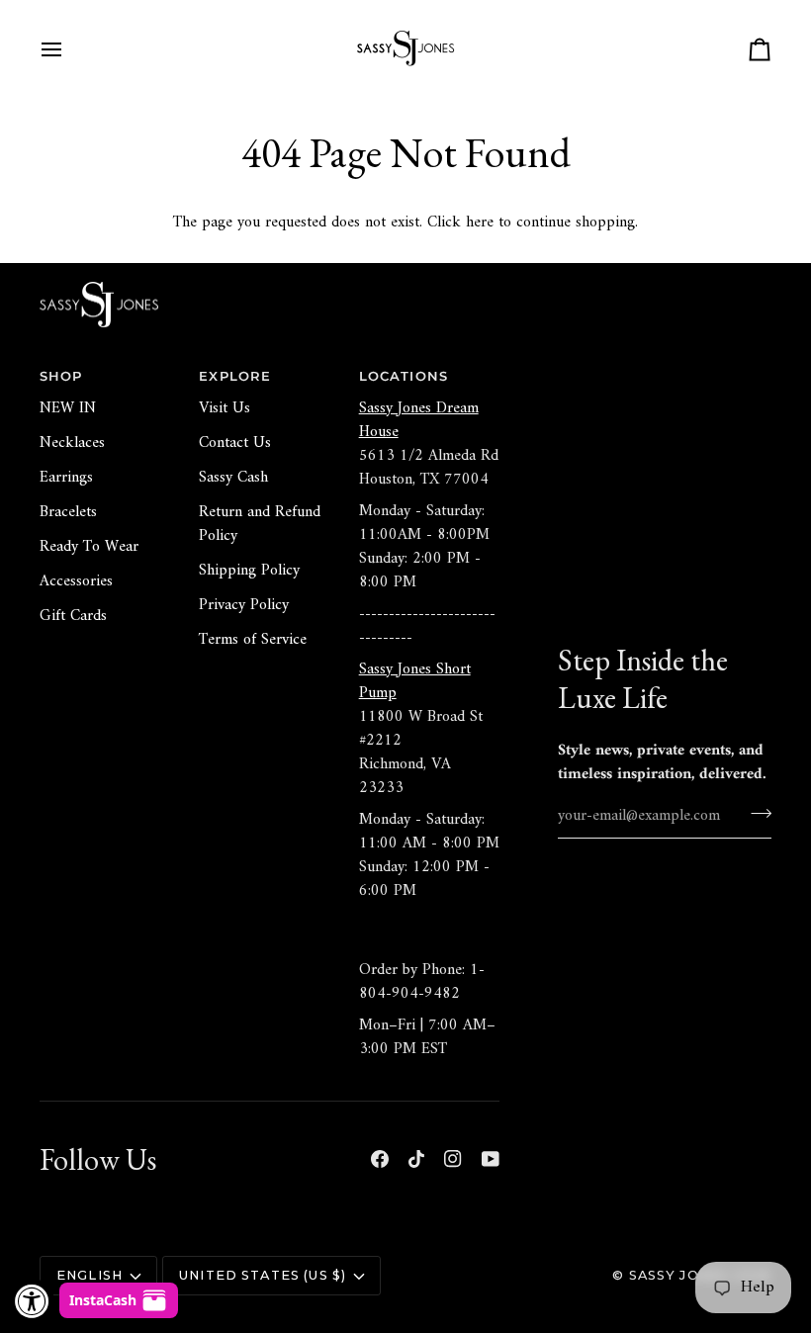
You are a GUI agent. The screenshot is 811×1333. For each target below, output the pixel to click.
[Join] (755, 814)
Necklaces (72, 443)
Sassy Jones (679, 1275)
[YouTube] (490, 1159)
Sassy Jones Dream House (419, 420)
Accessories (76, 581)
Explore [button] (235, 376)
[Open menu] (69, 49)
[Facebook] (380, 1159)
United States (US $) (262, 1275)
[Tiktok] (416, 1159)
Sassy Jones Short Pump (415, 681)
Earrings (66, 477)
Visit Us (224, 408)
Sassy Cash (233, 477)
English (89, 1275)
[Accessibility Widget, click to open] (32, 1301)
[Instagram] (453, 1159)
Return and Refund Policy (259, 524)
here (480, 222)
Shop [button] (61, 376)
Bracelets (68, 512)
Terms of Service (253, 640)
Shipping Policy (249, 570)
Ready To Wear (89, 547)
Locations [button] (403, 376)
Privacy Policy (244, 605)
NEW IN (68, 408)
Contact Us (235, 443)
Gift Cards (73, 616)
